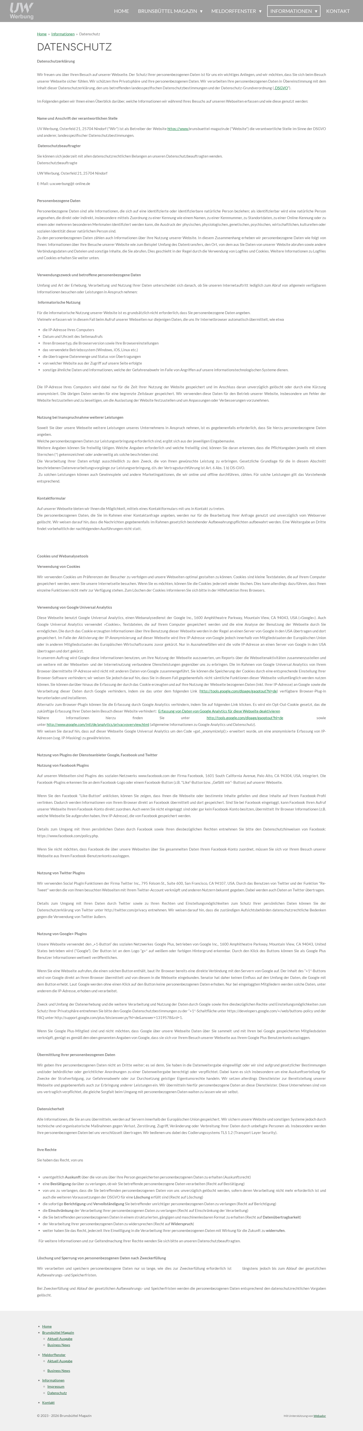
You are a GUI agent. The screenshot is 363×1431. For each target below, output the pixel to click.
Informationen (63, 34)
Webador (320, 1415)
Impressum (55, 1386)
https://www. (178, 128)
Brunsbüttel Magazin (58, 1332)
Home (42, 34)
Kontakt (48, 1402)
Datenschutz (89, 34)
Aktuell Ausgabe (59, 1339)
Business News (58, 1345)
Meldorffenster (54, 1355)
